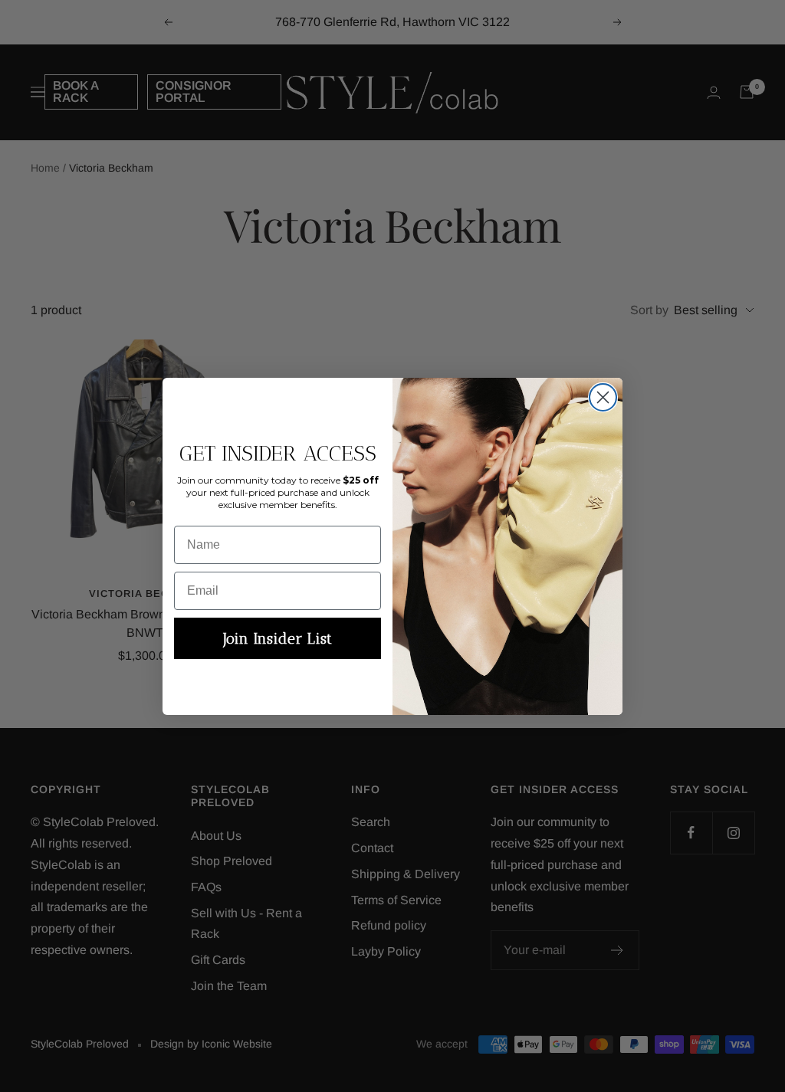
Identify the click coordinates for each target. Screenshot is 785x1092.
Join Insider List (277, 638)
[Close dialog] (603, 397)
